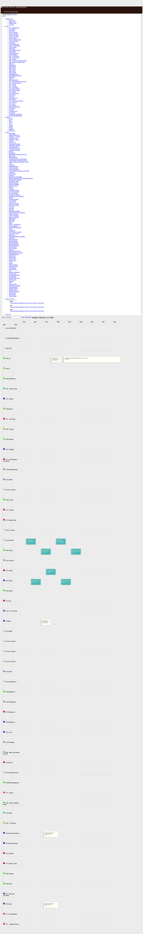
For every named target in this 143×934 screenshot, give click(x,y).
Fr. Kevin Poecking (14, 191)
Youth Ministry (13, 296)
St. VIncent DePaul (14, 275)
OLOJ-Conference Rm (15, 39)
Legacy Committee (14, 217)
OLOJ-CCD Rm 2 (14, 35)
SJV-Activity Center (14, 90)
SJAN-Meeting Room (14, 50)
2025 (16, 300)
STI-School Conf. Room (15, 114)
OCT (36, 303)
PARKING (12, 238)
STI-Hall (11, 109)
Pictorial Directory (14, 244)
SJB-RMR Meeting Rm (15, 75)
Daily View (12, 20)
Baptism (11, 151)
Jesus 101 (11, 206)
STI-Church (12, 108)
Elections (11, 175)
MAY (22, 303)
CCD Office (12, 29)
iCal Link (8, 314)
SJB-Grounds (12, 72)
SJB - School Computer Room (17, 62)
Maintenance (12, 218)
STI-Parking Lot (13, 111)
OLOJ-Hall (12, 42)
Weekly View (9, 19)
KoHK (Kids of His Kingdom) (17, 212)
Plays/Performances (14, 245)
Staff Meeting (12, 276)
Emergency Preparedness (15, 177)
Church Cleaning (13, 168)
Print (3, 16)
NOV (39, 303)
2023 (10, 300)
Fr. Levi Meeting (13, 193)
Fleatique (11, 188)
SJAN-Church (12, 47)
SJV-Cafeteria (12, 92)
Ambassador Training (14, 144)
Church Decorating (14, 169)
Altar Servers (12, 142)
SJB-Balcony (12, 65)
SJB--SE (11, 63)
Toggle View (28, 317)
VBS (10, 282)
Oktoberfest (12, 230)
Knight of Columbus (14, 211)
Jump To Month (10, 299)
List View (11, 25)
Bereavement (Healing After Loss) (18, 154)
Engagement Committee (15, 180)
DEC (42, 303)
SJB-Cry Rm (12, 69)
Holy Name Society (14, 205)
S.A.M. (11, 261)
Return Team (12, 257)
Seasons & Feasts (13, 266)
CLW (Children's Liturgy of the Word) (19, 171)
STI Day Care (12, 279)
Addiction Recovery (14, 135)
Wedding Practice (13, 288)
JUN (26, 303)
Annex (10, 124)
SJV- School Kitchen (14, 89)
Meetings (14, 14)
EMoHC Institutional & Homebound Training (21, 178)
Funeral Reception (14, 199)
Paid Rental (12, 235)
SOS (10, 270)
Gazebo (11, 126)
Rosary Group (12, 260)
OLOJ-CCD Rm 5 (14, 36)
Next (22, 317)
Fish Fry (11, 187)
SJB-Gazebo (12, 71)
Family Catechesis (13, 182)
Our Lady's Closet (13, 233)
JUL (28, 303)
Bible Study (12, 156)
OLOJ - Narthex (13, 32)
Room (7, 26)
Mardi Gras (12, 220)
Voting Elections (13, 287)
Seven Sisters (12, 267)
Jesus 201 (11, 208)
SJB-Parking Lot (13, 74)
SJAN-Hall (12, 48)
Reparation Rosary (14, 254)
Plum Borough (13, 247)
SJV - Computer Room (15, 83)
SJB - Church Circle (14, 57)
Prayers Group (13, 248)
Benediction (12, 153)
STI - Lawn (12, 103)
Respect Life (12, 256)
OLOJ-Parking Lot (14, 44)
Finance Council (13, 185)
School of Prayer (13, 264)
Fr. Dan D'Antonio (14, 190)
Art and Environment (14, 150)
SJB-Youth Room (13, 80)
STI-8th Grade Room (14, 106)
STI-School (12, 112)
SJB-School (12, 77)
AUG (31, 303)
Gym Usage (12, 202)
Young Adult (12, 293)
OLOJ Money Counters (15, 232)
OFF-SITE (12, 30)
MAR (16, 303)
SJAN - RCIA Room (14, 45)
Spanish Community (14, 272)
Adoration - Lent (13, 138)
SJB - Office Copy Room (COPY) (18, 60)
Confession (12, 172)
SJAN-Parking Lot (14, 53)
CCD (10, 163)
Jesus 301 (11, 209)
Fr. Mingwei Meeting (14, 194)
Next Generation (13, 226)
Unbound (11, 281)
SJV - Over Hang (13, 87)
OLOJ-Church (13, 38)
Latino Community (14, 215)
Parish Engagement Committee (17, 236)
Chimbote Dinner (13, 166)
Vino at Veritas (13, 284)
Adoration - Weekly (14, 139)
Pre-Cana (11, 250)
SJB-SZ (11, 78)
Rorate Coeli (12, 258)
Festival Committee (14, 184)
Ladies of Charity (13, 214)
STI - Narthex (12, 105)
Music (10, 223)
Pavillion (11, 129)
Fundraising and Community (16, 196)
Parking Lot (12, 130)
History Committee (14, 203)
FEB (14, 303)
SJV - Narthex (12, 86)
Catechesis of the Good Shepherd (17, 159)
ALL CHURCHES (14, 27)
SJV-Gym (11, 96)
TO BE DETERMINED (15, 115)
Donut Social (12, 174)
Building (8, 117)
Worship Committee (14, 291)
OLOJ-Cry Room (13, 41)
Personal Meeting (13, 242)
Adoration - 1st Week (14, 136)
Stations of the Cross (14, 278)
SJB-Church (12, 68)
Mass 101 (11, 221)
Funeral (11, 197)
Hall (10, 120)
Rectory (11, 127)
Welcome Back (13, 290)
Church (11, 118)
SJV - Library (12, 84)
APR (20, 303)
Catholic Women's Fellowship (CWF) (19, 162)
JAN (11, 303)
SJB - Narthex (12, 59)
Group (7, 132)
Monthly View (13, 23)
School (11, 121)
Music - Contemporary (15, 224)
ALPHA (11, 141)
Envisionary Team (13, 181)
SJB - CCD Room (14, 56)
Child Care (12, 165)
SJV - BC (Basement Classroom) (17, 81)
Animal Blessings (13, 147)
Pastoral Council (13, 239)
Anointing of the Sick (14, 148)
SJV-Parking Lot (13, 98)
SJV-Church (12, 95)
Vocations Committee (14, 285)
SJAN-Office (12, 51)
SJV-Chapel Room (14, 93)
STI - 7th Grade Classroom (16, 101)
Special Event (12, 273)
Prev (3, 317)
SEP (34, 303)
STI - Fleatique (13, 102)
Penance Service (13, 241)
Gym (10, 123)
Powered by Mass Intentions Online (11, 11)
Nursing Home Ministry (15, 227)
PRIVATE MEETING (15, 251)
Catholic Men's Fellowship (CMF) (18, 160)
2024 (13, 300)
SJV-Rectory (12, 99)
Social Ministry (13, 269)
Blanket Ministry (13, 157)
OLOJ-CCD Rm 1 (14, 33)
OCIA (10, 229)
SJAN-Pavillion (13, 54)
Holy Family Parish (21, 7)
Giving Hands (12, 200)
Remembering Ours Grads (16, 253)
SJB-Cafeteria (12, 66)
